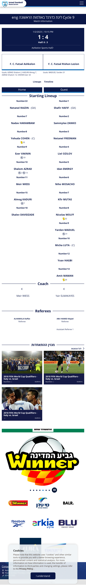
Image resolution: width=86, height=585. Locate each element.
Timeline (48, 81)
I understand (43, 575)
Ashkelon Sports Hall (42, 47)
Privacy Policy (26, 568)
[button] (81, 3)
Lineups (37, 81)
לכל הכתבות (76, 348)
